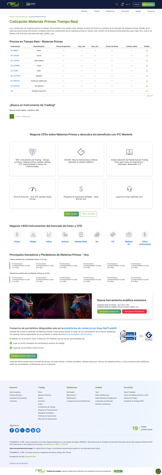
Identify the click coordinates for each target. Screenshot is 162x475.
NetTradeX (70, 392)
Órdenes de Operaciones (47, 416)
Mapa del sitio (30, 456)
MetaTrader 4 (71, 395)
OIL (12, 91)
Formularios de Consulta (18, 398)
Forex (40, 392)
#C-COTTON (15, 76)
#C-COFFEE (15, 61)
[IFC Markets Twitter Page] (22, 430)
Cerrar (118, 471)
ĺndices (40, 398)
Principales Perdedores (134, 311)
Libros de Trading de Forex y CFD (136, 395)
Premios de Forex (16, 395)
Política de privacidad (19, 463)
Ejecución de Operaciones (47, 419)
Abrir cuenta (148, 4)
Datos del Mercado (102, 395)
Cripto (40, 404)
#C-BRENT (14, 50)
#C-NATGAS (15, 86)
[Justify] (116, 4)
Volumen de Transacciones (47, 410)
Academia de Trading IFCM (133, 401)
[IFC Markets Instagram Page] (17, 430)
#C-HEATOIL (15, 81)
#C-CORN (14, 71)
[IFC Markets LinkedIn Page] (27, 430)
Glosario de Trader (130, 398)
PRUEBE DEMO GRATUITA (23, 356)
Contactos (13, 401)
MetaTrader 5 (71, 398)
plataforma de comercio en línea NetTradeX (90, 328)
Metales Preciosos (44, 395)
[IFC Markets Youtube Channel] (33, 430)
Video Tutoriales (129, 392)
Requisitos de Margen (46, 413)
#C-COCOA (15, 55)
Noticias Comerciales (102, 404)
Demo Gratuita (88, 214)
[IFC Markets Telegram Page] (38, 430)
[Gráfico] (147, 50)
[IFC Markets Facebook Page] (12, 430)
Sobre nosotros (15, 392)
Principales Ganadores (109, 311)
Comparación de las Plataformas (78, 401)
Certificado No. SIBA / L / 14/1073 (56, 444)
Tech (97, 392)
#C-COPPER (15, 66)
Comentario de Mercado (104, 401)
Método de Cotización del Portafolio (76, 334)
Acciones (41, 401)
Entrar (137, 4)
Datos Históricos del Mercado (105, 398)
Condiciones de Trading (46, 407)
